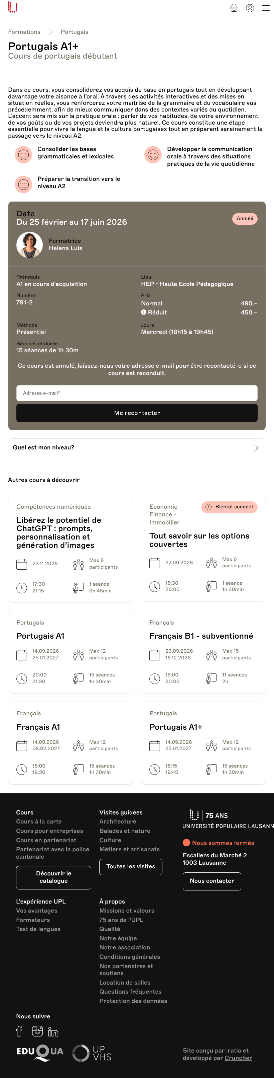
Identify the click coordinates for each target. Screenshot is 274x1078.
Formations (24, 32)
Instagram (37, 1031)
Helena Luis (66, 248)
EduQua (40, 1053)
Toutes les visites (130, 866)
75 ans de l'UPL (121, 920)
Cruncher (238, 1058)
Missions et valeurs (126, 911)
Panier (234, 8)
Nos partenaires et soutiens (126, 970)
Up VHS (91, 1053)
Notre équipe (118, 938)
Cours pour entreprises (49, 831)
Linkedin (53, 1031)
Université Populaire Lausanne (12, 7)
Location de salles (124, 983)
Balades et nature (124, 831)
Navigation (266, 8)
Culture (110, 840)
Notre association (124, 947)
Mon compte (250, 8)
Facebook (21, 1031)
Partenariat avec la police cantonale (52, 853)
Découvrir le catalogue (54, 877)
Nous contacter (212, 881)
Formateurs (33, 920)
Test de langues (38, 929)
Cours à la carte (39, 821)
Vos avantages (36, 911)
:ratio (233, 1051)
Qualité (109, 929)
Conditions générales (129, 957)
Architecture (117, 821)
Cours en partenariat (46, 840)
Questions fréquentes (130, 992)
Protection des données (133, 1001)
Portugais (75, 32)
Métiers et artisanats (129, 849)
